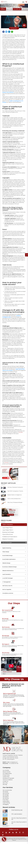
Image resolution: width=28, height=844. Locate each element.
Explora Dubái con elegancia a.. (14, 494)
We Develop (6, 798)
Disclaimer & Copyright (8, 778)
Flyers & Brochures (7, 534)
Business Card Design (8, 532)
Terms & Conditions (7, 779)
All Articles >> (6, 826)
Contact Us (5, 781)
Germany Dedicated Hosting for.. (15, 487)
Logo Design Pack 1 (7, 527)
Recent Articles (6, 772)
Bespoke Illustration (7, 539)
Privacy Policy (6, 775)
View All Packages (7, 542)
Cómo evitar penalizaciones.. (14, 498)
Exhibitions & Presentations (9, 536)
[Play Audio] (24, 25)
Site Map (5, 784)
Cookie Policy (6, 776)
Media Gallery (6, 801)
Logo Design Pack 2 (7, 530)
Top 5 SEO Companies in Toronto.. (15, 491)
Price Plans (5, 799)
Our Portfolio (6, 770)
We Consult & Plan (7, 790)
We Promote (6, 793)
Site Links (5, 783)
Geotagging (5, 804)
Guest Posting (6, 802)
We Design (5, 791)
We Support (6, 796)
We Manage (6, 795)
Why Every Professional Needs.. (15, 502)
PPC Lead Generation (16, 814)
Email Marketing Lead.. (17, 810)
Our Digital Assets (7, 773)
